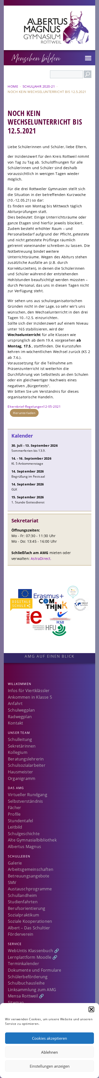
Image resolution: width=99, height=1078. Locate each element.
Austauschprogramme (30, 889)
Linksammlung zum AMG (32, 989)
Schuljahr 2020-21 (39, 86)
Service (15, 944)
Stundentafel (20, 821)
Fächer (14, 807)
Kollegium (17, 752)
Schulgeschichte (24, 833)
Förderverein (20, 934)
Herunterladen (24, 413)
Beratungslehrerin (26, 759)
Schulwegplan (21, 710)
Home (13, 86)
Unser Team (19, 733)
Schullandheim (22, 895)
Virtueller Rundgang (27, 794)
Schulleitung (20, 739)
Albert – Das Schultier (29, 928)
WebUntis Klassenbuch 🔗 (33, 950)
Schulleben (19, 856)
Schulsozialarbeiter (26, 765)
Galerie (15, 863)
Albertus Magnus (24, 846)
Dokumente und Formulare (34, 970)
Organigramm (21, 778)
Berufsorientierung (26, 908)
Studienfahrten (23, 902)
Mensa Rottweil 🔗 (26, 996)
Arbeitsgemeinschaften (30, 869)
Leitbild (15, 827)
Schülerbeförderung (28, 976)
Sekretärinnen (22, 746)
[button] (91, 1009)
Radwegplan (20, 716)
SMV (12, 882)
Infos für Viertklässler (29, 690)
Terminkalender (23, 963)
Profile (14, 814)
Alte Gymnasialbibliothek (32, 840)
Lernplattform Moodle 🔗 (32, 957)
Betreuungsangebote (29, 876)
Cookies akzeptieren (49, 1038)
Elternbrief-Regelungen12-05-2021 (34, 406)
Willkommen (19, 684)
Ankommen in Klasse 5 (30, 697)
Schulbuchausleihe (26, 983)
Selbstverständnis (25, 801)
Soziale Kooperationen (30, 921)
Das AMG (16, 788)
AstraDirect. (41, 558)
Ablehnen (49, 1052)
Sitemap (16, 1002)
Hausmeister (20, 772)
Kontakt (15, 723)
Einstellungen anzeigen (50, 1066)
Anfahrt (15, 703)
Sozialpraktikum (23, 915)
